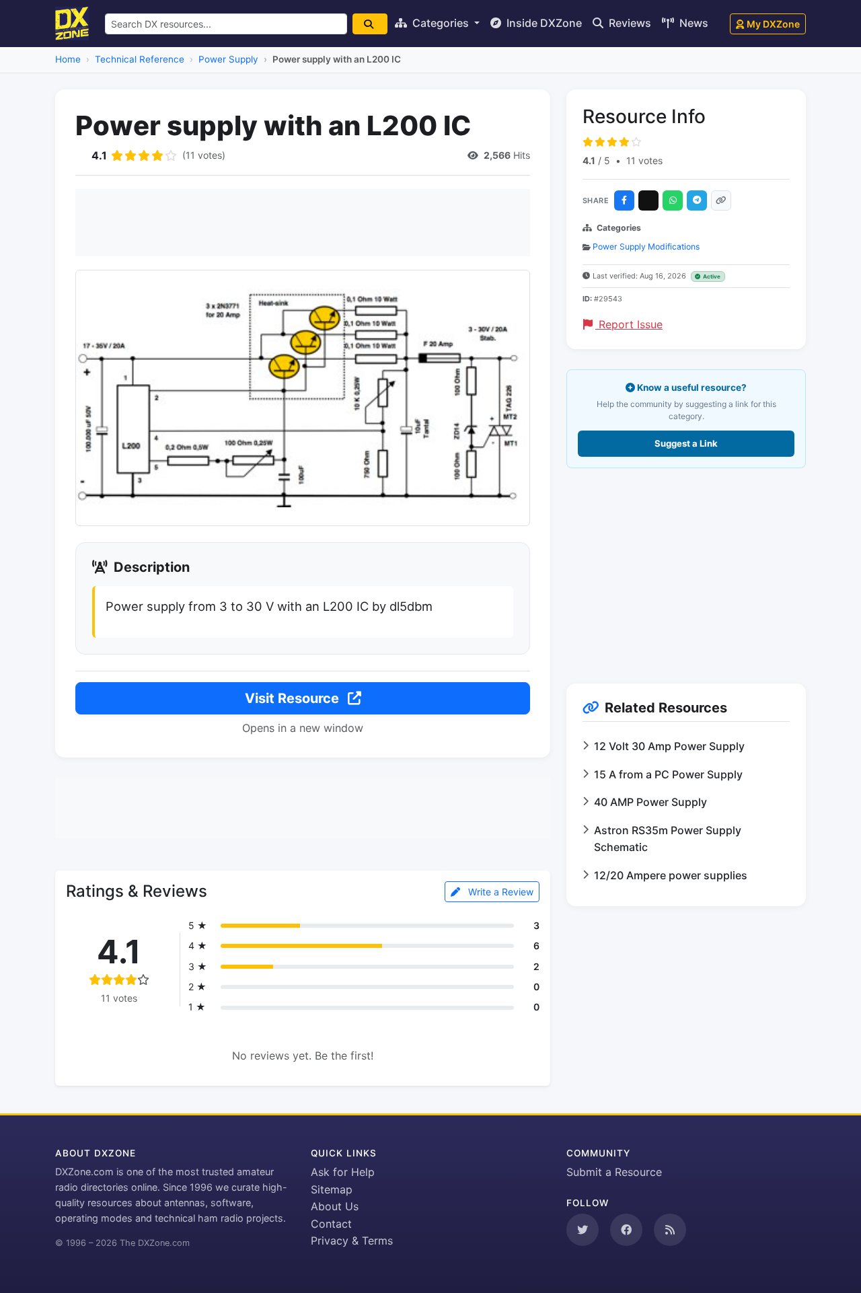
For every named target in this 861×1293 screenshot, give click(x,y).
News (692, 23)
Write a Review (499, 891)
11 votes (644, 160)
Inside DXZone (543, 23)
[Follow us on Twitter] (582, 1230)
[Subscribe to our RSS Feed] (670, 1230)
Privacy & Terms (352, 1240)
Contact (331, 1223)
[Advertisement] (302, 222)
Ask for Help (343, 1172)
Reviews (628, 23)
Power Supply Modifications (646, 247)
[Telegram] (697, 200)
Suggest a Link (686, 443)
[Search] (369, 23)
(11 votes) (203, 155)
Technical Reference (139, 59)
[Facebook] (624, 200)
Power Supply (228, 59)
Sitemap (331, 1189)
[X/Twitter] (648, 200)
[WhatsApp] (673, 200)
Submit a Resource (614, 1172)
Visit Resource (293, 698)
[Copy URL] (721, 200)
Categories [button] (441, 23)
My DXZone (773, 24)
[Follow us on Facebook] (626, 1230)
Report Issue (629, 324)
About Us (335, 1206)
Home (68, 59)
